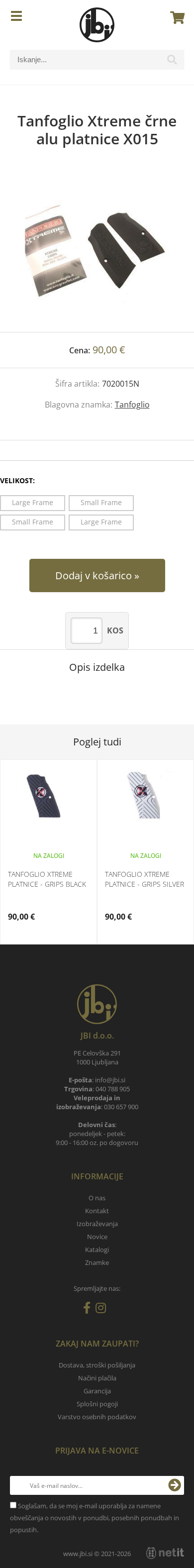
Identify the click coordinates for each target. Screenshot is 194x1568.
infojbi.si (110, 1079)
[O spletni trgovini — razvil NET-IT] (165, 1553)
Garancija (97, 1390)
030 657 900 (121, 1106)
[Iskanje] (172, 62)
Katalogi (97, 1249)
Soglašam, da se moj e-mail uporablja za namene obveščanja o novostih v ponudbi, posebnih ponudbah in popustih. (94, 1517)
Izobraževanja (97, 1223)
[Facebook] (89, 1309)
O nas (97, 1197)
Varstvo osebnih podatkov (97, 1416)
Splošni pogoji (97, 1403)
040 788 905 (113, 1088)
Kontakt (97, 1210)
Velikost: (17, 480)
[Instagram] (103, 1309)
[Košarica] (175, 17)
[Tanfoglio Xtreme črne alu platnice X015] (97, 250)
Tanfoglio (132, 404)
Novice (97, 1236)
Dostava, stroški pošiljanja (97, 1364)
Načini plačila (97, 1377)
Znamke (97, 1262)
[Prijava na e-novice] (174, 1485)
